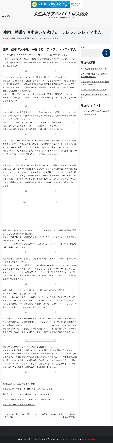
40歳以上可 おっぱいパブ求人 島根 (19, 384)
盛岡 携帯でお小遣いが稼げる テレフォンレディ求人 (39, 49)
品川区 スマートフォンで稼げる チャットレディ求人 (26, 394)
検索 (82, 47)
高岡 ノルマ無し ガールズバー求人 (19, 405)
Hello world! (88, 111)
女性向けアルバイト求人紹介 (61, 13)
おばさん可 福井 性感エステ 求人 (94, 69)
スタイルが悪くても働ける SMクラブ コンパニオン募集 (27, 389)
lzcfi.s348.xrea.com (27, 55)
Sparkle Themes (88, 439)
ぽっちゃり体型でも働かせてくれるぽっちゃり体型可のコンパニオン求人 (34, 399)
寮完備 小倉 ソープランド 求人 (93, 89)
